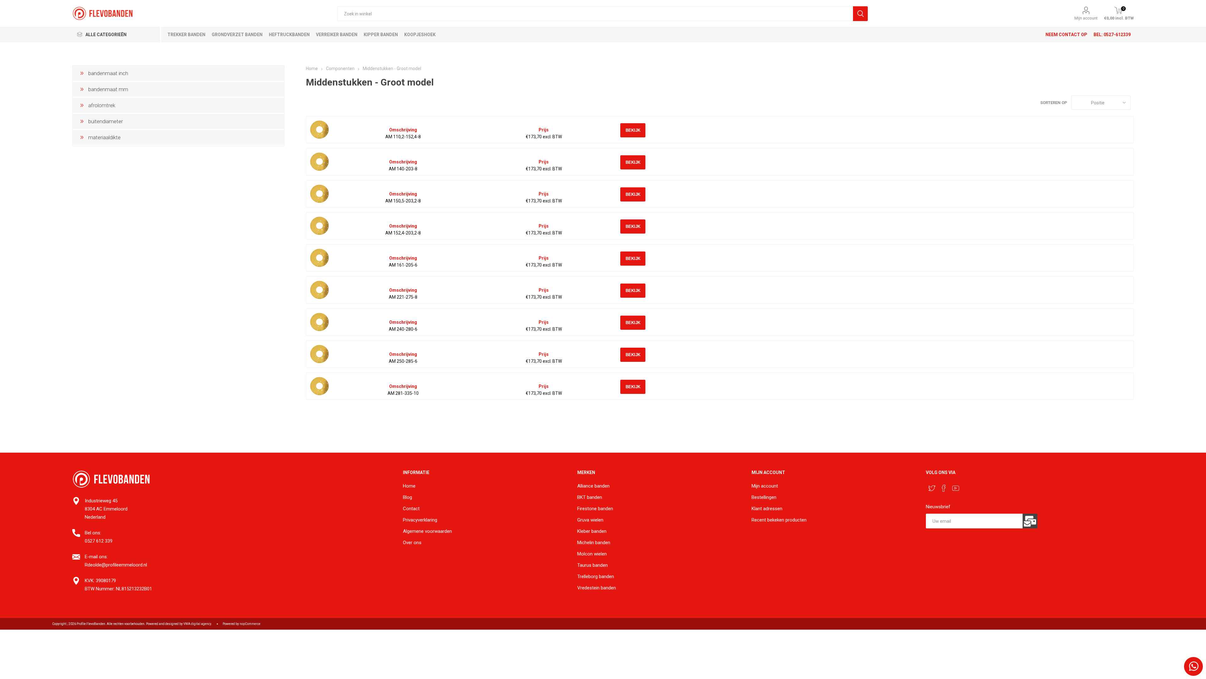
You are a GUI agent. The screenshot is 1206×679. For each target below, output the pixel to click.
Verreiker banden (336, 34)
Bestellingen (764, 497)
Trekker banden (186, 34)
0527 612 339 (98, 541)
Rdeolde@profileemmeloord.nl (116, 565)
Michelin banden (593, 542)
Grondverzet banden (237, 34)
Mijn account (1086, 18)
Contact (411, 508)
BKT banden (589, 497)
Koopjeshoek (420, 34)
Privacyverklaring (420, 520)
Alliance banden (593, 486)
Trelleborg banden (595, 576)
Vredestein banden (596, 588)
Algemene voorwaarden (427, 531)
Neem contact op (1066, 34)
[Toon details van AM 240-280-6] (319, 322)
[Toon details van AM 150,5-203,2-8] (319, 193)
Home (312, 68)
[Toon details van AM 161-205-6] (319, 258)
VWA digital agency (197, 624)
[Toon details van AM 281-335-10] (319, 386)
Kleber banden (591, 531)
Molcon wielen (592, 554)
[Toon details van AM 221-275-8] (319, 290)
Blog (407, 497)
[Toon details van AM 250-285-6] (319, 354)
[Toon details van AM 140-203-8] (319, 161)
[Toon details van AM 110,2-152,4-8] (319, 129)
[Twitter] (932, 488)
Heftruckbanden (289, 34)
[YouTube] (956, 488)
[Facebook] (944, 488)
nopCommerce (250, 624)
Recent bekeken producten (779, 520)
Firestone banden (595, 508)
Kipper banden (381, 34)
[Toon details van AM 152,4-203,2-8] (319, 226)
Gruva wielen (590, 520)
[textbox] (595, 13)
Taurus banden (592, 565)
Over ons (412, 542)
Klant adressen (767, 508)
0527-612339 (1117, 34)
